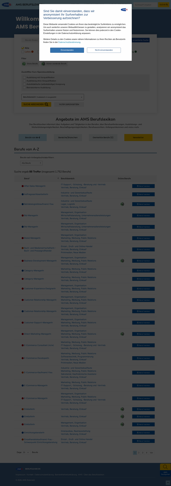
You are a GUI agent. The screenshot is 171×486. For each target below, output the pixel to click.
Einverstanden (67, 50)
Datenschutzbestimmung (69, 42)
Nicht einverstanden (104, 50)
